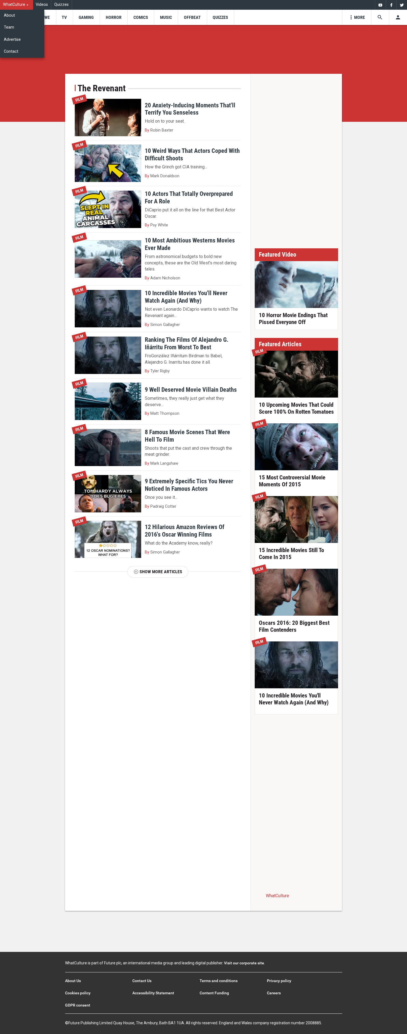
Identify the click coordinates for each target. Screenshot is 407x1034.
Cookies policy (78, 993)
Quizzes (61, 4)
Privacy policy (279, 981)
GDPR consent (77, 1005)
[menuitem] (16, 5)
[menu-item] (45, 17)
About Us (73, 981)
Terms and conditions (219, 981)
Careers (274, 993)
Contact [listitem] (11, 51)
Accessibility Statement (153, 993)
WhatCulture (277, 895)
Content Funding (214, 993)
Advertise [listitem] (12, 39)
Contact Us (141, 981)
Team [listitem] (9, 27)
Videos (42, 4)
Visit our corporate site (244, 963)
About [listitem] (9, 15)
